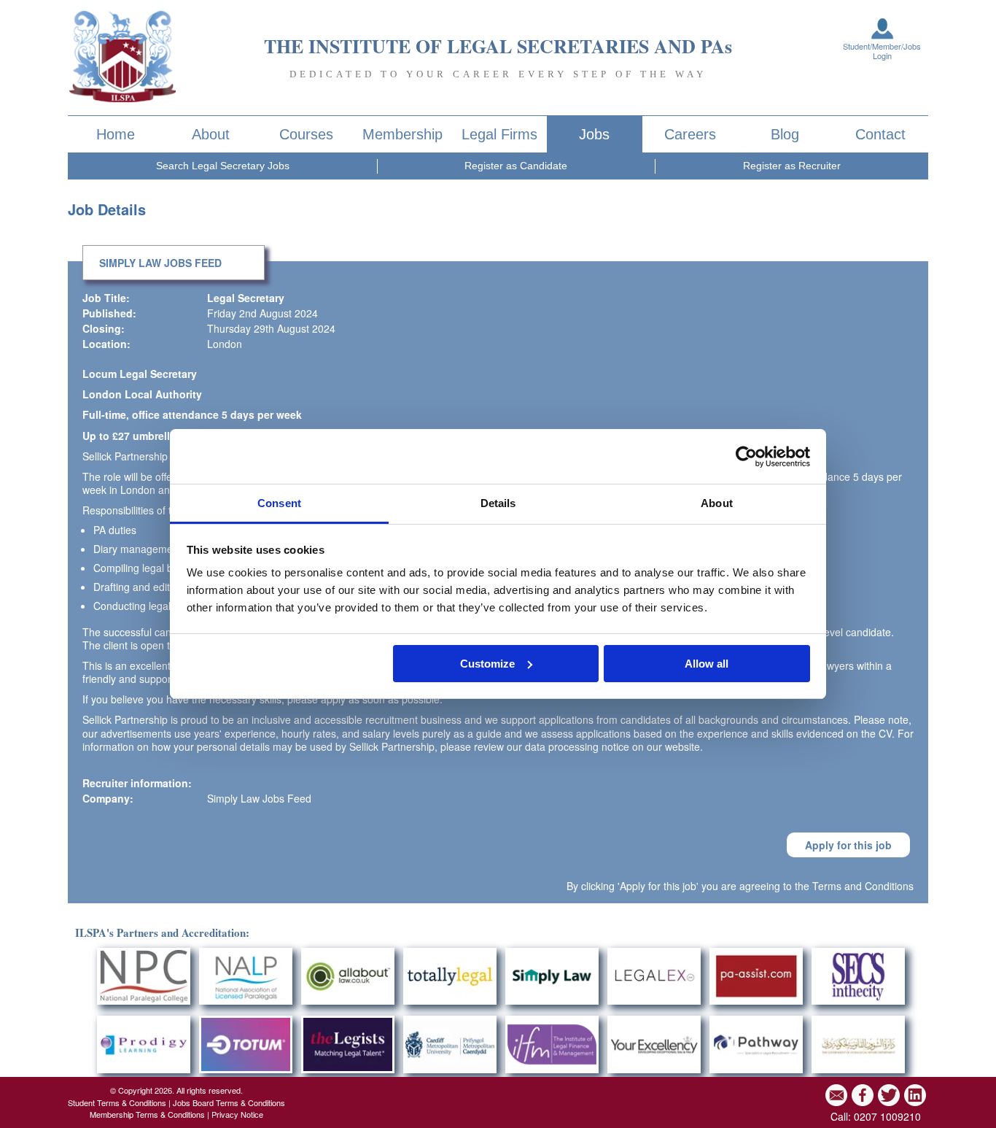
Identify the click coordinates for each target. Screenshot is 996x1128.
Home (115, 134)
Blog (785, 134)
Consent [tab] (279, 503)
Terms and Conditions (863, 885)
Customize (487, 663)
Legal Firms (499, 134)
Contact (880, 134)
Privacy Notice (237, 1114)
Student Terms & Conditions (117, 1102)
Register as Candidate (515, 165)
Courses (306, 134)
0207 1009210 (887, 1116)
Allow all (706, 663)
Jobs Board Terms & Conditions (229, 1102)
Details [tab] (498, 503)
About (211, 134)
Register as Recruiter (792, 165)
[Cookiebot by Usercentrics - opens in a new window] (746, 457)
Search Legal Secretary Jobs (222, 165)
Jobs (594, 134)
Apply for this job (848, 845)
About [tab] (717, 503)
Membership (402, 134)
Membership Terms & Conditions (147, 1114)
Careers (690, 134)
